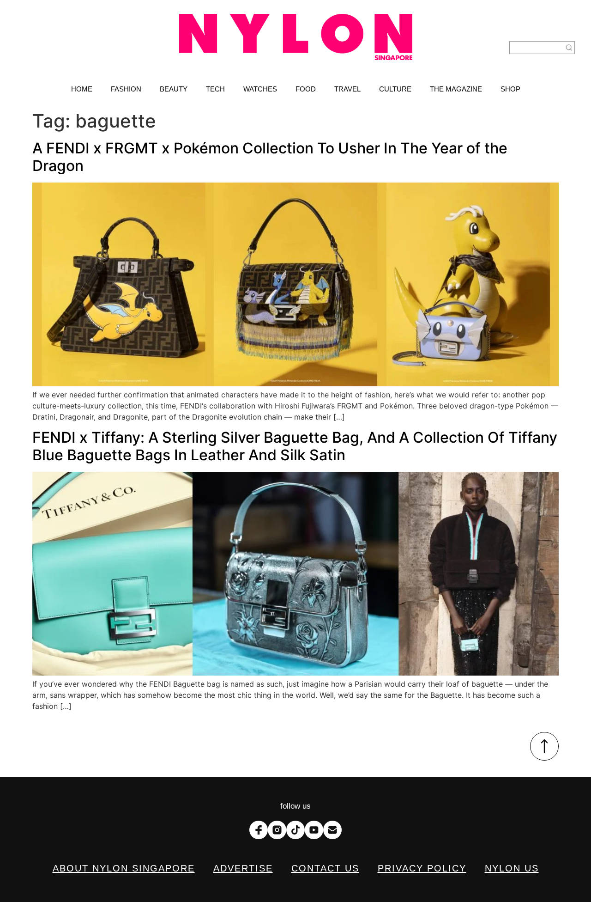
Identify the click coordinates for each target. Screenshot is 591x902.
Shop (510, 88)
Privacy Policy (422, 868)
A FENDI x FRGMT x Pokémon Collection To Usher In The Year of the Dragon (269, 157)
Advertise (243, 868)
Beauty (173, 88)
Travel (347, 88)
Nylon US (512, 868)
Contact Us (325, 868)
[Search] (569, 47)
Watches (260, 88)
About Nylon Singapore (124, 868)
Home (81, 88)
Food (306, 88)
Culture (395, 88)
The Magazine (456, 88)
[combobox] (536, 47)
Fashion (126, 88)
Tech (215, 88)
